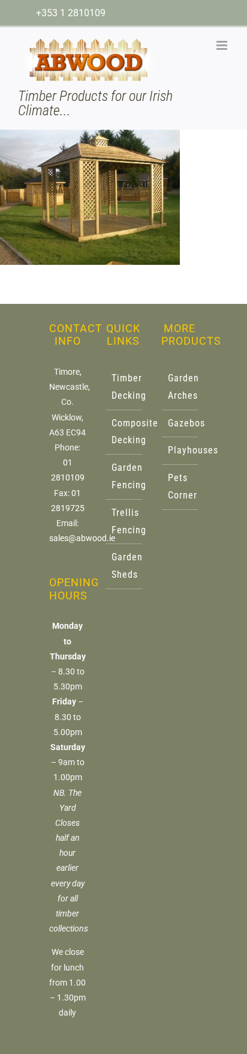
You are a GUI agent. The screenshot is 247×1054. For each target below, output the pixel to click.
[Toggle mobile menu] (222, 45)
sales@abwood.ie (82, 538)
